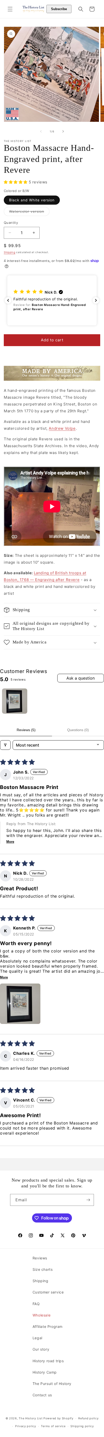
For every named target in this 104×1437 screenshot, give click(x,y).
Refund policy (88, 1418)
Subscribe (59, 9)
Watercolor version (29, 212)
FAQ (36, 1304)
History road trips (48, 1361)
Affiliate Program (48, 1326)
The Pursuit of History (52, 1383)
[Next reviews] (96, 300)
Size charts (43, 1269)
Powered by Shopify (58, 1418)
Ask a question (80, 678)
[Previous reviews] (8, 300)
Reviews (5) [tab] (26, 730)
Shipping (9, 252)
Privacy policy (25, 1426)
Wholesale (41, 1315)
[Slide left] (40, 131)
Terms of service (53, 1426)
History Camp (45, 1372)
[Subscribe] (88, 1200)
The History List (30, 1418)
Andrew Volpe (62, 428)
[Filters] (5, 745)
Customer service (48, 1292)
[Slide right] (63, 131)
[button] (10, 9)
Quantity (11, 223)
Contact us (42, 1395)
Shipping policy (82, 1426)
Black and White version (32, 200)
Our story (41, 1349)
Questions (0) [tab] (78, 730)
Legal (37, 1338)
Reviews (40, 1258)
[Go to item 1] (14, 701)
